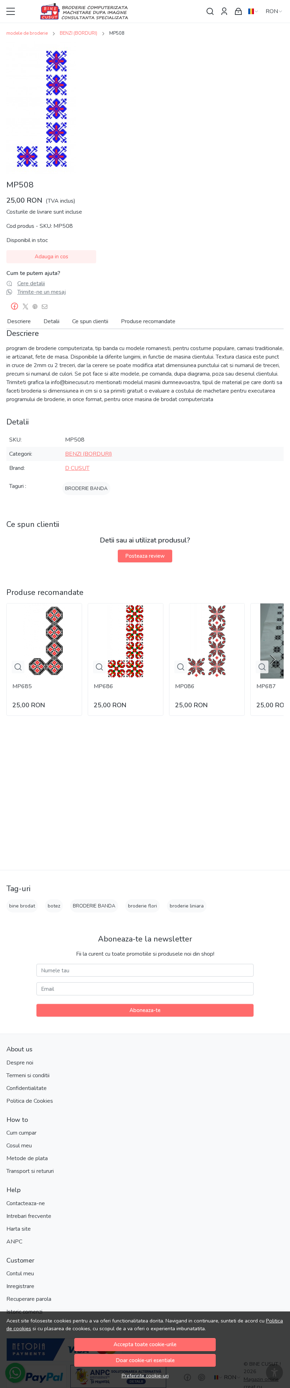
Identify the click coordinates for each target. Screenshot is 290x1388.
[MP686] (125, 641)
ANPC (14, 1242)
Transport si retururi (30, 1171)
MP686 (103, 686)
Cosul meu (19, 1146)
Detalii (51, 321)
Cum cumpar (21, 1133)
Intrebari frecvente (28, 1216)
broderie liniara (187, 906)
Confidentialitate (26, 1088)
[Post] (27, 306)
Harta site (18, 1229)
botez (54, 906)
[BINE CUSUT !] (111, 11)
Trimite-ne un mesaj (41, 292)
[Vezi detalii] (18, 667)
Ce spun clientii (90, 321)
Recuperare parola (28, 1299)
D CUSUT (77, 468)
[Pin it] (37, 306)
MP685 (22, 686)
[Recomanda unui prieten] (46, 306)
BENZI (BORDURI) (78, 33)
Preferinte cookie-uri (145, 1375)
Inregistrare (20, 1286)
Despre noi (19, 1063)
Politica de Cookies (29, 1101)
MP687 (266, 686)
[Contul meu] (224, 11)
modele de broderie (27, 33)
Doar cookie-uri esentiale (145, 1360)
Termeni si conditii (28, 1075)
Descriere (19, 321)
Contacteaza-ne (25, 1203)
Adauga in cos (51, 256)
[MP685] (44, 641)
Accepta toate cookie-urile (145, 1344)
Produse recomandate (148, 321)
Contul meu (20, 1273)
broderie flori (142, 906)
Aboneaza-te (145, 1010)
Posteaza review (145, 556)
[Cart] (238, 11)
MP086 (185, 686)
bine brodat (22, 906)
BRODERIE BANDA (86, 488)
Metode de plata (27, 1158)
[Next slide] (272, 659)
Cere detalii (31, 283)
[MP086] (206, 641)
